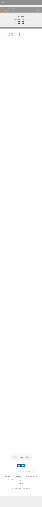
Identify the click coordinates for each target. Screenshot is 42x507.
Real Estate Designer (24, 488)
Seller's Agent (34, 480)
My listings (18, 477)
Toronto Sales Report (30, 477)
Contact (21, 483)
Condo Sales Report (10, 480)
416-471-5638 (21, 16)
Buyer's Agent (23, 480)
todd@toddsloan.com (21, 19)
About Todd (8, 477)
